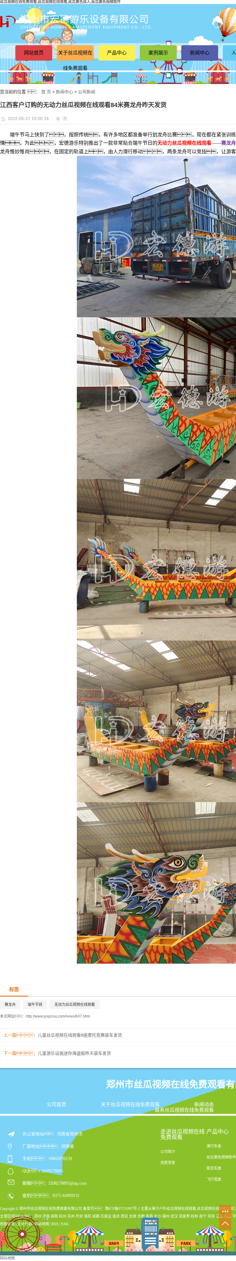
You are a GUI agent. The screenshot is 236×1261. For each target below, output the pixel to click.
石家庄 (106, 1216)
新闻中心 (200, 52)
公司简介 (167, 1152)
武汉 (174, 1216)
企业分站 (24, 1224)
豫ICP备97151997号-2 (122, 1209)
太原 (132, 1216)
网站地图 (41, 1224)
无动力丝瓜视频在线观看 (74, 1004)
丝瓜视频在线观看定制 (215, 1209)
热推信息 (7, 1224)
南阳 (54, 1216)
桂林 (194, 1216)
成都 (96, 1216)
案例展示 (158, 52)
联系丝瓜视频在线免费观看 (184, 1110)
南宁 (202, 1216)
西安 (124, 1216)
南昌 (149, 1216)
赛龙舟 (10, 1004)
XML (65, 1224)
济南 (46, 1216)
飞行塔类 (213, 1179)
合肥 (141, 1216)
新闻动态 (204, 1104)
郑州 (37, 1216)
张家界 (184, 1216)
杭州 (62, 1216)
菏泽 (211, 1216)
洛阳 (87, 1216)
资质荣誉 (167, 1163)
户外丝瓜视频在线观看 (177, 1209)
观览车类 (213, 1168)
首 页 (46, 91)
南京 (116, 1216)
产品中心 (117, 52)
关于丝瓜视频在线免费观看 (75, 60)
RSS (55, 1224)
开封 (79, 1216)
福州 (166, 1216)
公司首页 (56, 1104)
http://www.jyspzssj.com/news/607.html (58, 1016)
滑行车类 (213, 1146)
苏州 (71, 1216)
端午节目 (35, 1004)
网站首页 (34, 52)
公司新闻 (86, 91)
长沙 (157, 1216)
